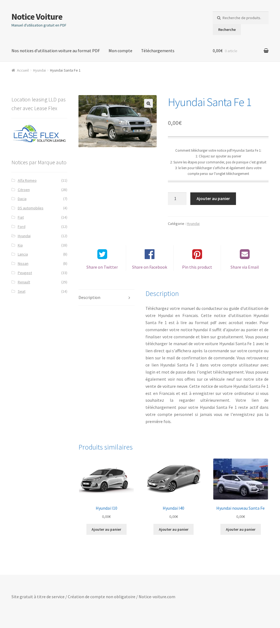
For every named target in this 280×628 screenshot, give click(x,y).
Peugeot (25, 272)
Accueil (23, 70)
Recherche (227, 29)
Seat (21, 291)
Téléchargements (157, 50)
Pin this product (197, 267)
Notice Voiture (36, 16)
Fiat (21, 217)
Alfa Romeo (27, 180)
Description (89, 297)
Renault (24, 282)
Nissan (23, 263)
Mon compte (120, 50)
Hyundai (39, 70)
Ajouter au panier (213, 198)
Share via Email (245, 267)
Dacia (22, 198)
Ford (21, 226)
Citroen (24, 189)
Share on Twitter (102, 267)
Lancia (23, 254)
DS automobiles (30, 208)
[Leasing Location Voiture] (39, 134)
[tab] (106, 298)
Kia (20, 245)
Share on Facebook (149, 267)
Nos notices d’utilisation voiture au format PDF (55, 50)
